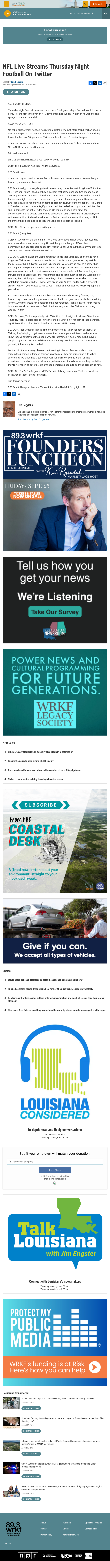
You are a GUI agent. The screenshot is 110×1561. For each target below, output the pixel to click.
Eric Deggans (17, 82)
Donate (99, 4)
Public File (67, 1523)
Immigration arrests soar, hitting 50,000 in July (31, 761)
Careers (66, 1529)
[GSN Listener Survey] (55, 600)
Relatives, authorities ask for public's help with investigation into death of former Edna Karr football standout (56, 999)
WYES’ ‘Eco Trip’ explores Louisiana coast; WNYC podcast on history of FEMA (57, 1398)
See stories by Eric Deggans (33, 419)
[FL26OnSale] (55, 490)
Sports (7, 971)
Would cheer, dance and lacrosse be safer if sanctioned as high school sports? (45, 979)
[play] (7, 13)
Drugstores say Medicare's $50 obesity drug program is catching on (40, 752)
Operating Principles (93, 1523)
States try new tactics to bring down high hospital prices (35, 779)
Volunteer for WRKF (71, 1535)
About (43, 1523)
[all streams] (106, 13)
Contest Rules (91, 1529)
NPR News (9, 743)
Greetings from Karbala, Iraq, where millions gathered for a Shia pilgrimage (44, 770)
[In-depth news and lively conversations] (55, 1072)
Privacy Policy (46, 1535)
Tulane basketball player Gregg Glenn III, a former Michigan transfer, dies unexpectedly (50, 989)
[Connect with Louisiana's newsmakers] (55, 1234)
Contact (44, 1529)
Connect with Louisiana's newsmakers (55, 1281)
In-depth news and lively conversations (55, 1130)
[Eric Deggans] (9, 409)
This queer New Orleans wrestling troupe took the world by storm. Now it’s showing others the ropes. (57, 1010)
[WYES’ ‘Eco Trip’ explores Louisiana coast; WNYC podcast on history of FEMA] (11, 1403)
